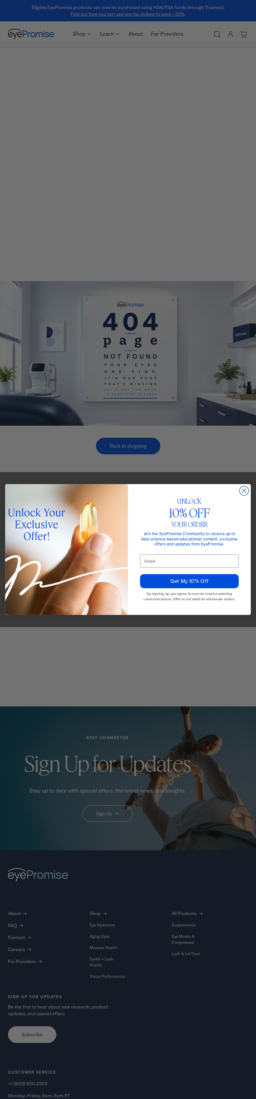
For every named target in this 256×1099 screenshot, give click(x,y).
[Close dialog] (244, 490)
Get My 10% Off (189, 581)
